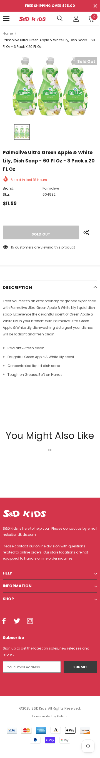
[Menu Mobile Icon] (6, 18)
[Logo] (32, 18)
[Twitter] (17, 621)
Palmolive (50, 188)
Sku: (6, 194)
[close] (95, 6)
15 (12, 247)
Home (8, 33)
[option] (50, 86)
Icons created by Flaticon (50, 716)
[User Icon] (76, 19)
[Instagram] (30, 621)
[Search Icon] (59, 18)
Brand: (8, 188)
